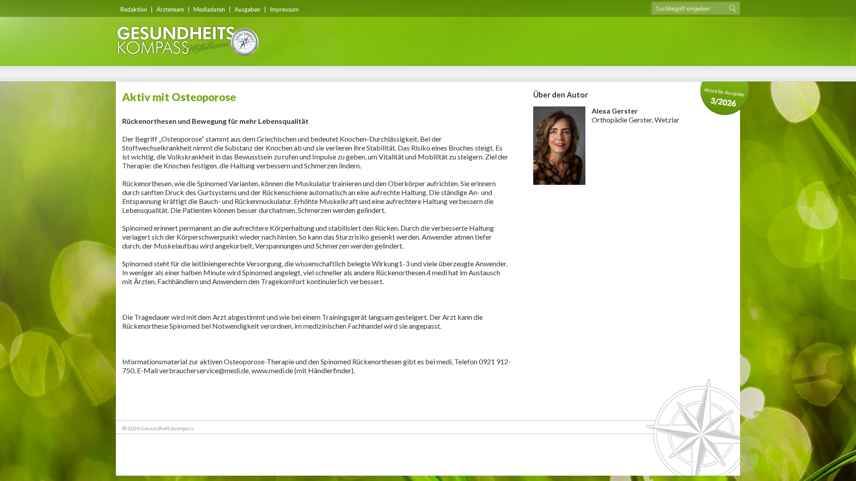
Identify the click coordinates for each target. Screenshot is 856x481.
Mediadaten (209, 9)
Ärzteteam (170, 9)
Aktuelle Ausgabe (724, 97)
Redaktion (133, 9)
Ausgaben (247, 9)
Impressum (284, 9)
